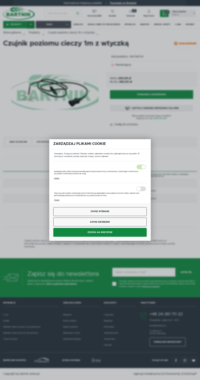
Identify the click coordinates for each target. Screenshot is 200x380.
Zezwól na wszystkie (100, 232)
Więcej (56, 178)
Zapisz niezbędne (100, 222)
